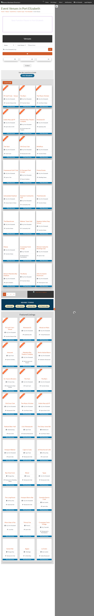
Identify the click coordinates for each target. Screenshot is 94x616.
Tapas (44, 473)
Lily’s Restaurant (27, 426)
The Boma (23, 274)
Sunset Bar (10, 549)
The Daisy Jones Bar (44, 426)
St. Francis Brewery (10, 379)
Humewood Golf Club (11, 170)
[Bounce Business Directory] (10, 2)
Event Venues (26, 59)
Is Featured (7, 82)
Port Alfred (20, 306)
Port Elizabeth (78, 2)
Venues (7, 11)
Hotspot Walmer (9, 450)
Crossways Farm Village (44, 523)
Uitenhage (9, 306)
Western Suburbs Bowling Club (42, 247)
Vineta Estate (41, 170)
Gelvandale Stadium (10, 196)
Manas (6, 247)
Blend (27, 473)
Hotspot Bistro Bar (27, 497)
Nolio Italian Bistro (44, 352)
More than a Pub (10, 522)
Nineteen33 (41, 119)
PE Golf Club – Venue (11, 96)
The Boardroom (9, 221)
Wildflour (40, 146)
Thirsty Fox (27, 522)
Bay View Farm (10, 473)
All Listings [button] (53, 2)
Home (46, 2)
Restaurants (42, 59)
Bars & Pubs (9, 59)
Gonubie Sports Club (44, 498)
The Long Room (10, 497)
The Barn (23, 96)
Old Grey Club (25, 146)
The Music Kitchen (43, 96)
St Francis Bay (43, 306)
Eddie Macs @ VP (9, 119)
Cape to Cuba (27, 450)
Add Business (68, 2)
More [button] (60, 2)
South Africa (13, 11)
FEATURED (5, 87)
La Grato (44, 549)
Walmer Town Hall (26, 221)
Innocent (10, 352)
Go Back (27, 65)
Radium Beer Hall (10, 426)
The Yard (6, 146)
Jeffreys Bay (31, 306)
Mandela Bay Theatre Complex (27, 353)
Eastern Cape (20, 11)
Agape (27, 549)
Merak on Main (44, 327)
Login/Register (88, 2)
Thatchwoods (41, 196)
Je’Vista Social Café (44, 450)
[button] (43, 1)
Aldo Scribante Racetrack (42, 274)
